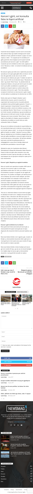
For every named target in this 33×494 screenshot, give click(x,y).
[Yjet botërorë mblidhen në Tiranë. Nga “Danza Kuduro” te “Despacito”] (5, 454)
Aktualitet (3, 466)
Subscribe (28, 365)
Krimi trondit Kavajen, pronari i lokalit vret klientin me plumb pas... (20, 437)
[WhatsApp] (14, 26)
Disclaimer (6, 489)
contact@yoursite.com (19, 421)
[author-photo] (16, 281)
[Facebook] (2, 26)
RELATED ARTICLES (10, 292)
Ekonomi (3, 474)
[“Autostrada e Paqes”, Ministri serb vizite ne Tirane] (6, 298)
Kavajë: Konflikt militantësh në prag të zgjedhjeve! (15, 380)
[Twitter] (6, 26)
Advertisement (19, 489)
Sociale (6, 11)
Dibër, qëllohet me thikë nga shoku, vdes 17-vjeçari (16, 393)
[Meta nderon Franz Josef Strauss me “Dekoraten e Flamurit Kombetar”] (16, 298)
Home (2, 11)
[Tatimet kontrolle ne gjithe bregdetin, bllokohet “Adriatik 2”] (5, 446)
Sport (2, 471)
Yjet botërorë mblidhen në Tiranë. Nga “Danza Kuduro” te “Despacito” (20, 453)
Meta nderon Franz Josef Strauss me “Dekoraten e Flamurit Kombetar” (16, 304)
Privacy (12, 489)
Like (30, 358)
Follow (29, 361)
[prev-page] (15, 308)
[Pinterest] (10, 26)
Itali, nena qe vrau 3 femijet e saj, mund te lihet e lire (8, 271)
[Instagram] (15, 425)
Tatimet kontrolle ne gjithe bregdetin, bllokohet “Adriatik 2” (19, 445)
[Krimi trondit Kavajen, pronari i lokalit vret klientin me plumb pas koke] (5, 438)
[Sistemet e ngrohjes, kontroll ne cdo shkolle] (27, 298)
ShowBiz (3, 476)
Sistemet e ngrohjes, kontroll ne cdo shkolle (26, 303)
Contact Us (26, 489)
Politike (2, 469)
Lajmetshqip (5, 22)
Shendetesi (3, 479)
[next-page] (17, 308)
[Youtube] (21, 425)
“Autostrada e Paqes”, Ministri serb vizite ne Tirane (5, 303)
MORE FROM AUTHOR (22, 292)
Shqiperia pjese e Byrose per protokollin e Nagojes (25, 271)
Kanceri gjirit (8, 256)
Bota (2, 481)
